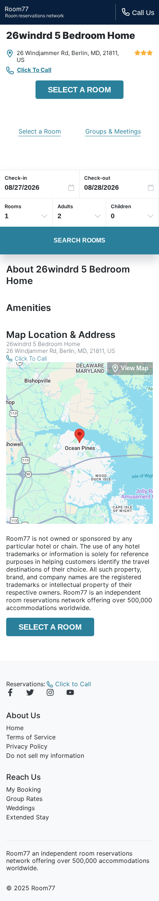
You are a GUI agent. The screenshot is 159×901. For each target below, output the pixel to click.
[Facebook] (10, 694)
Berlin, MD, (86, 53)
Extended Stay (27, 817)
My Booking (23, 789)
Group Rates (24, 798)
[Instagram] (50, 694)
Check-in (16, 178)
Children (121, 206)
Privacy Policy (26, 746)
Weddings (20, 808)
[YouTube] (70, 694)
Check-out (97, 178)
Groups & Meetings (113, 131)
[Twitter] (30, 694)
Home (15, 728)
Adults (65, 206)
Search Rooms (79, 240)
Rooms (13, 206)
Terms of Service (31, 737)
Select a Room (79, 89)
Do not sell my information (45, 755)
